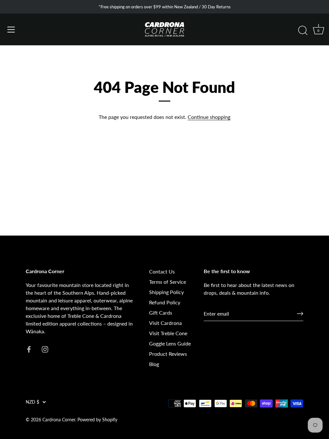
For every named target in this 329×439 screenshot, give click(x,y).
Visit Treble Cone (168, 333)
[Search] (303, 30)
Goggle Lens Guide (170, 343)
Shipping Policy (166, 292)
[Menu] (11, 29)
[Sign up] (300, 313)
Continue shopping (209, 117)
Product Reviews (168, 354)
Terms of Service (167, 282)
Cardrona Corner (58, 419)
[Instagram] (45, 348)
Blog (154, 364)
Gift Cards (160, 312)
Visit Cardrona (165, 323)
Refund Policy (164, 302)
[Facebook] (29, 348)
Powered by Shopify (97, 419)
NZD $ (32, 402)
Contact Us (162, 271)
